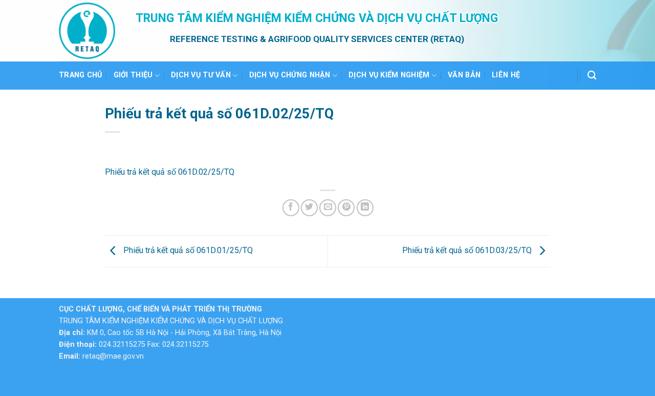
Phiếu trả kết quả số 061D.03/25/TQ (468, 251)
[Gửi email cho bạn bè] (327, 207)
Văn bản (464, 75)
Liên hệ (506, 75)
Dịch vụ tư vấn (201, 75)
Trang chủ (80, 75)
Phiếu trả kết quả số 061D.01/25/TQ (187, 251)
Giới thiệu (133, 75)
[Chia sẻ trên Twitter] (309, 207)
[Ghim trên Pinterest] (346, 207)
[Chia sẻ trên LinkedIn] (365, 207)
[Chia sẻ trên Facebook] (290, 207)
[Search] (591, 75)
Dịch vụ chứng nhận (290, 75)
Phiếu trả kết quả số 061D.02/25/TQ (169, 172)
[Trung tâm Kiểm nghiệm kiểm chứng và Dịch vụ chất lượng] (89, 30)
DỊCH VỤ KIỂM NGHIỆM (388, 75)
